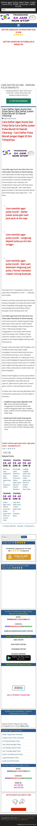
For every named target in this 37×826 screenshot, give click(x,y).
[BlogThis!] (6, 453)
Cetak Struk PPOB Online (10, 761)
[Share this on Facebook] (7, 448)
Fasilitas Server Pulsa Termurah (13, 738)
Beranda (20, 526)
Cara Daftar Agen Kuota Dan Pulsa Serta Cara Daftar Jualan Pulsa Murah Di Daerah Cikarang (18, 112)
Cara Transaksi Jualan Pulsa (11, 751)
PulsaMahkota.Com (14, 446)
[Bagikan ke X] (8, 453)
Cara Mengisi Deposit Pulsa (11, 748)
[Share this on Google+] (14, 448)
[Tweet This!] (10, 448)
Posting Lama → (30, 526)
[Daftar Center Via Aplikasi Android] (18, 660)
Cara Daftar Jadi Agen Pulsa (11, 744)
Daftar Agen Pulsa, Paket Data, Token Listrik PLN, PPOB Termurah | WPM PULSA (18, 4)
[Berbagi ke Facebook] (10, 453)
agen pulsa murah (10, 118)
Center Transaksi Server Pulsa (12, 754)
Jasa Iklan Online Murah (29, 824)
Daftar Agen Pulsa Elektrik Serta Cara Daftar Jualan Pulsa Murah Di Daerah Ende (7, 511)
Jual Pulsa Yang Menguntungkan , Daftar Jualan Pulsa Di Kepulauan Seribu (7, 478)
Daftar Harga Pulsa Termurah (12, 734)
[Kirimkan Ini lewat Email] (4, 453)
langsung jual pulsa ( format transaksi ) (18, 270)
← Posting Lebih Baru (8, 526)
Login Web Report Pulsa (10, 758)
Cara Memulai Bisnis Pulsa (11, 741)
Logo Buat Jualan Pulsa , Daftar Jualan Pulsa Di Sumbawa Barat (17, 509)
